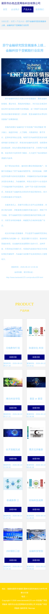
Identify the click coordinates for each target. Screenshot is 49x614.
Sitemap (31, 608)
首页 (5, 9)
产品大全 (27, 9)
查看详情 (13, 357)
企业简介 (15, 9)
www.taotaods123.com (26, 600)
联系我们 (40, 9)
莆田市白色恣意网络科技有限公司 (21, 3)
